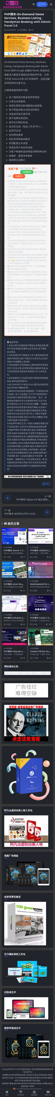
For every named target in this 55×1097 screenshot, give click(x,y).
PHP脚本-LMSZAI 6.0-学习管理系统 (40, 551)
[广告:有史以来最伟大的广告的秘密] (27, 477)
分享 (47, 484)
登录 (43, 4)
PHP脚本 (23, 30)
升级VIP (19, 176)
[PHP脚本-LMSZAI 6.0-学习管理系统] (40, 536)
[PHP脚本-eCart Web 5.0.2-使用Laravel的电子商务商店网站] (14, 570)
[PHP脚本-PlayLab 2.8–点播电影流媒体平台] (14, 637)
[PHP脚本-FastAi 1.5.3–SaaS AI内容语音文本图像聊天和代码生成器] (40, 603)
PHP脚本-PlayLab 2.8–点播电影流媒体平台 (14, 652)
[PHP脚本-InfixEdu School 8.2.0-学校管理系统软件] (14, 603)
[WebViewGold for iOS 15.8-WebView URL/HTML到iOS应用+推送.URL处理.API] (40, 570)
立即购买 (27, 172)
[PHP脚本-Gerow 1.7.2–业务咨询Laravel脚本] (14, 536)
